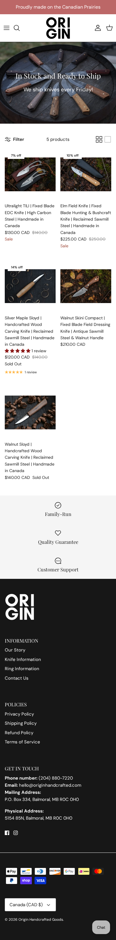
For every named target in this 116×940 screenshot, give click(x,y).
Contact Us (17, 678)
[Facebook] (7, 833)
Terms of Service (22, 742)
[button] (18, 350)
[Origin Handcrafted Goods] (58, 28)
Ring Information (22, 669)
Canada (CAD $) (26, 905)
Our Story (15, 650)
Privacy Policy (19, 714)
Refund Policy (19, 733)
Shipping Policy (21, 723)
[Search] (19, 27)
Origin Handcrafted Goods (40, 919)
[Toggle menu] (6, 27)
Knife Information (23, 659)
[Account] (96, 27)
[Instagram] (15, 833)
